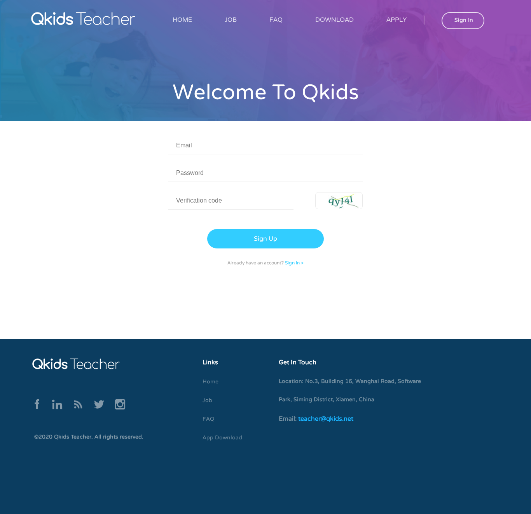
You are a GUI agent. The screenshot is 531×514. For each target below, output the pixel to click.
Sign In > (294, 263)
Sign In (463, 20)
